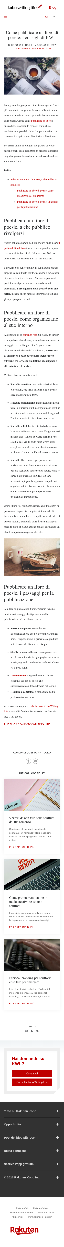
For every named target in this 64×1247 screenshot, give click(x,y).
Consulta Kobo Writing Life (32, 1082)
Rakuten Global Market (22, 1212)
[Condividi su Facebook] (28, 761)
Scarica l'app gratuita (19, 1164)
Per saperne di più (21, 847)
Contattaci (32, 1073)
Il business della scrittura (33, 48)
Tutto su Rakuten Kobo (20, 1111)
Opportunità (12, 1124)
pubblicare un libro (41, 120)
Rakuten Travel (46, 1212)
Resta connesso (15, 1150)
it (54, 17)
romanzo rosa (30, 334)
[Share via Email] (35, 761)
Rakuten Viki (22, 1208)
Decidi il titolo (18, 675)
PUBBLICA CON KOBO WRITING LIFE (27, 724)
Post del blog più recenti (21, 1137)
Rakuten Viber (40, 1208)
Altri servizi (17, 1216)
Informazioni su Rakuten (39, 1216)
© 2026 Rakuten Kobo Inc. (22, 1177)
